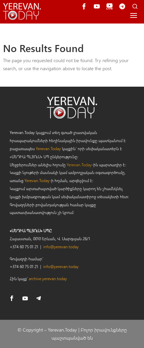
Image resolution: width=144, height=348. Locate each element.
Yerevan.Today (48, 148)
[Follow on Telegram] (38, 298)
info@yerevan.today (61, 246)
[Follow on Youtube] (25, 298)
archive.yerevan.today (48, 278)
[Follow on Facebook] (11, 298)
